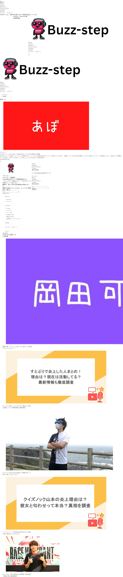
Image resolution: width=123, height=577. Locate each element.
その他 (7, 222)
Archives (5, 234)
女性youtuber (10, 214)
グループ (9, 201)
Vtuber (9, 208)
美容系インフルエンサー (14, 218)
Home (2, 3)
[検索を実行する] (48, 187)
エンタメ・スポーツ (6, 13)
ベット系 (9, 212)
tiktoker (2, 11)
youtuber (2, 9)
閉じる (34, 189)
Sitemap (34, 165)
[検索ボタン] (29, 53)
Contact (2, 5)
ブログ (7, 231)
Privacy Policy (4, 8)
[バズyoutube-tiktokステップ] (69, 41)
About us (3, 6)
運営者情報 (35, 170)
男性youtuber (10, 216)
